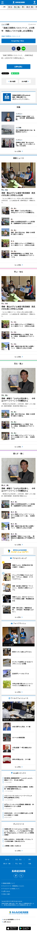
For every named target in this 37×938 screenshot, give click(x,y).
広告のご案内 (6, 894)
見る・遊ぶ (17, 7)
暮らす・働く (30, 7)
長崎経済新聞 (19, 2)
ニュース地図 (5, 24)
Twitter (21, 876)
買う (23, 7)
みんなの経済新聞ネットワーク (18, 912)
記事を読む (18, 67)
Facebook (16, 876)
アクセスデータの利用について (11, 888)
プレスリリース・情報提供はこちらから (13, 886)
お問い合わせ (6, 891)
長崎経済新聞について (9, 883)
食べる (10, 7)
